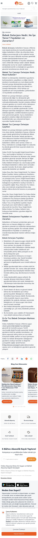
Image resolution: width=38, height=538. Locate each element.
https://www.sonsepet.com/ (13, 345)
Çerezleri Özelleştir (19, 529)
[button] (13, 406)
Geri (19, 13)
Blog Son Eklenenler (19, 364)
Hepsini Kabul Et (19, 534)
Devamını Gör (7, 401)
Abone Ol (31, 459)
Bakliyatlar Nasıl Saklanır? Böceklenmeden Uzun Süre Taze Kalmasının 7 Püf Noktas (11, 386)
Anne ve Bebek (6, 44)
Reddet (8, 521)
